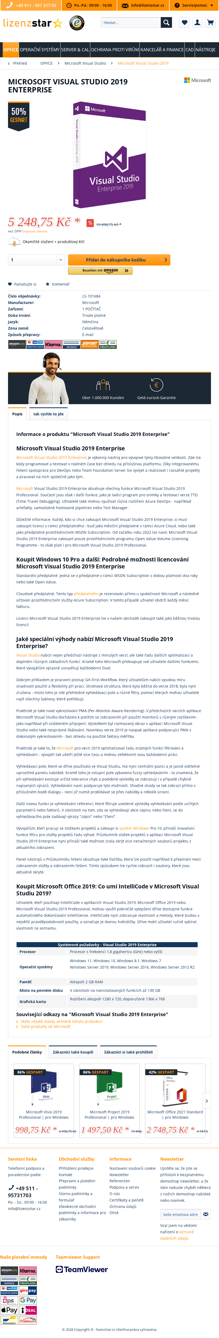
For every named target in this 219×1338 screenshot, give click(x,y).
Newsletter (119, 1174)
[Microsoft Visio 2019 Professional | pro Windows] (43, 1088)
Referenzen (120, 1180)
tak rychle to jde (48, 413)
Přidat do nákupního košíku (116, 260)
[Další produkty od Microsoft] (197, 86)
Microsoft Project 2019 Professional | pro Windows (109, 1114)
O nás (115, 1193)
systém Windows (134, 828)
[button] (100, 273)
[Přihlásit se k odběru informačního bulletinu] (206, 1214)
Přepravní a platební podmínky (77, 1184)
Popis (17, 413)
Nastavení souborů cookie (133, 1168)
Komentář (60, 284)
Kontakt (65, 1174)
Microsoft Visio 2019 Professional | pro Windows (44, 1114)
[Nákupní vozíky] (210, 22)
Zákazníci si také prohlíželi (128, 1052)
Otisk (114, 1212)
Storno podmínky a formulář (75, 1197)
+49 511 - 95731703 (23, 1192)
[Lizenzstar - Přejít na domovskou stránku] (33, 23)
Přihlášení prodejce (76, 1168)
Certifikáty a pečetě (127, 1200)
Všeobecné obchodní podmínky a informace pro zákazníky (82, 1213)
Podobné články (27, 1052)
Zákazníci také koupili (73, 1052)
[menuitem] (136, 22)
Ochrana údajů (123, 1206)
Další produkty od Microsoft (45, 1026)
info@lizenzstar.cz (147, 5)
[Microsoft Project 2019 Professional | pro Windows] (109, 1088)
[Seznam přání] (184, 22)
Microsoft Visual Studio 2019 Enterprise (51, 457)
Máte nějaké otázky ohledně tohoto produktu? (61, 1021)
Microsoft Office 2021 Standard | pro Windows (175, 1114)
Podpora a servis (124, 1187)
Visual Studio (28, 655)
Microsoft (25, 488)
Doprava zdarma (34, 231)
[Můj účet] (197, 22)
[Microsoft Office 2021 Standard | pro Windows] (175, 1088)
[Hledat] (166, 22)
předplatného (87, 593)
